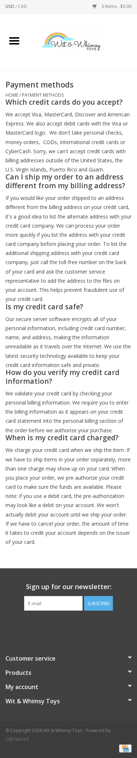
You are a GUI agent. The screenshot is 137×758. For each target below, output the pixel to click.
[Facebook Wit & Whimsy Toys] (62, 625)
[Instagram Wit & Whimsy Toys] (75, 625)
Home (11, 95)
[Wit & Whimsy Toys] (83, 41)
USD (10, 6)
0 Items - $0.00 (116, 6)
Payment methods (43, 95)
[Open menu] (14, 40)
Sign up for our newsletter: (68, 587)
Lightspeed (16, 739)
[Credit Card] (124, 748)
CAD (22, 6)
